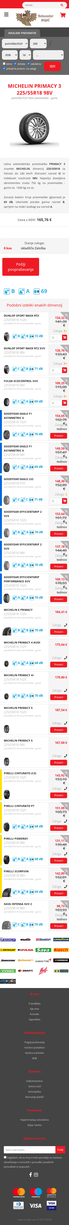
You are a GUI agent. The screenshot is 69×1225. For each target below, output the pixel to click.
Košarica (62, 15)
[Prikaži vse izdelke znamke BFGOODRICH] (43, 939)
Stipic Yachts (34, 1125)
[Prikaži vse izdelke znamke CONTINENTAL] (26, 960)
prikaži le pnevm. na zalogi (21, 68)
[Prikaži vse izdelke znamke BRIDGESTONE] (8, 960)
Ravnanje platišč (34, 1097)
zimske (21, 64)
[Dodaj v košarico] (64, 337)
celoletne (36, 64)
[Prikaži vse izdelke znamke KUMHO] (43, 960)
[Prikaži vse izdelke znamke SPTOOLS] (8, 981)
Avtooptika (34, 1091)
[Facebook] (30, 1174)
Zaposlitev (34, 1019)
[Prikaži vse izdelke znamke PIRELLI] (61, 950)
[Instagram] (36, 1174)
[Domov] (34, 17)
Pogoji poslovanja (35, 1042)
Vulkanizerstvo (34, 1081)
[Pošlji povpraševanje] (58, 436)
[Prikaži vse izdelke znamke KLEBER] (26, 939)
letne (9, 64)
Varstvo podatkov (34, 1047)
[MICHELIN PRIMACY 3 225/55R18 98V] (34, 128)
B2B (34, 1058)
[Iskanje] (64, 5)
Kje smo (34, 1008)
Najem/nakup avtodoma (35, 1119)
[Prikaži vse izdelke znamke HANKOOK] (61, 960)
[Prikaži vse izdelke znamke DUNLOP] (8, 950)
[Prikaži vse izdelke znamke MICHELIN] (8, 939)
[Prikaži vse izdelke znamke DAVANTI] (26, 971)
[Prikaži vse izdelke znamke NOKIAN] (8, 971)
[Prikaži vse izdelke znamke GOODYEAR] (61, 939)
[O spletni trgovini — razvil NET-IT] (58, 1220)
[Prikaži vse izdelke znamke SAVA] (43, 950)
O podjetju (35, 1003)
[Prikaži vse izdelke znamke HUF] (43, 971)
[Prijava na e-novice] (60, 1149)
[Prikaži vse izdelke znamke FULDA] (26, 950)
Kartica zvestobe (34, 1053)
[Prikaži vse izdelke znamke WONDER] (61, 971)
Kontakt (34, 1014)
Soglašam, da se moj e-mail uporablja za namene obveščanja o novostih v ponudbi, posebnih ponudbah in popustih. (33, 1162)
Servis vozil (34, 1086)
